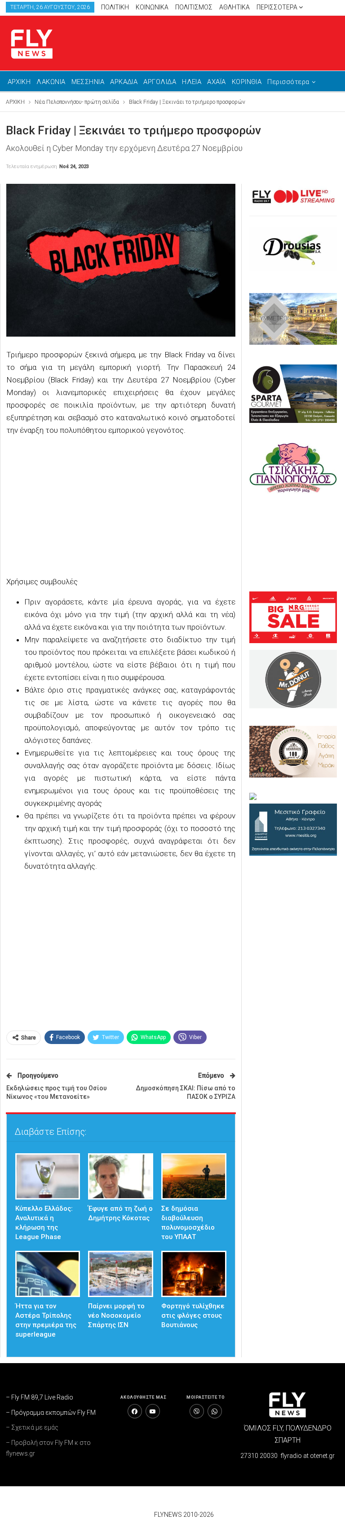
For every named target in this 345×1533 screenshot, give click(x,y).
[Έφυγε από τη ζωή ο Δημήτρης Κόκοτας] (120, 1176)
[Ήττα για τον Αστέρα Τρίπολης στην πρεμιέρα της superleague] (48, 1274)
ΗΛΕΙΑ (191, 82)
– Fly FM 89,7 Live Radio (39, 1397)
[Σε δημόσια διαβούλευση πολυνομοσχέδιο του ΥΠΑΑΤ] (194, 1176)
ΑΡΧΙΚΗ (19, 82)
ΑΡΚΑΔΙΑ (123, 82)
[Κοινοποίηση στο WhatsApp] (215, 1411)
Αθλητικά (234, 7)
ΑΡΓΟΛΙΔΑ (159, 82)
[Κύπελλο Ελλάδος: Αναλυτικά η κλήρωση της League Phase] (48, 1176)
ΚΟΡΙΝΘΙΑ (247, 82)
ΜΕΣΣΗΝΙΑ (88, 82)
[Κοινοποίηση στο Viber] (197, 1411)
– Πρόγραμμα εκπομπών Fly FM (51, 1412)
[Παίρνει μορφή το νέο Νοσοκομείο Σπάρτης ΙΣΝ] (120, 1274)
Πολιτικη (115, 7)
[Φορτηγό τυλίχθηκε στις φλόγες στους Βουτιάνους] (194, 1274)
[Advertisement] (121, 507)
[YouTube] (153, 1411)
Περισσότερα (278, 7)
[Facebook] (135, 1411)
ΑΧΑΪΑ (216, 82)
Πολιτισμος (193, 7)
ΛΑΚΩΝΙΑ (50, 82)
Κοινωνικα (152, 7)
